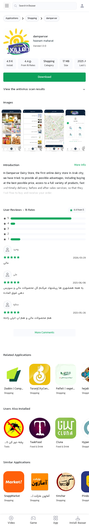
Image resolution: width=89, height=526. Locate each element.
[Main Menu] (7, 5)
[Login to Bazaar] (82, 6)
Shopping (32, 18)
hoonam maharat (43, 41)
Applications (12, 18)
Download (44, 77)
